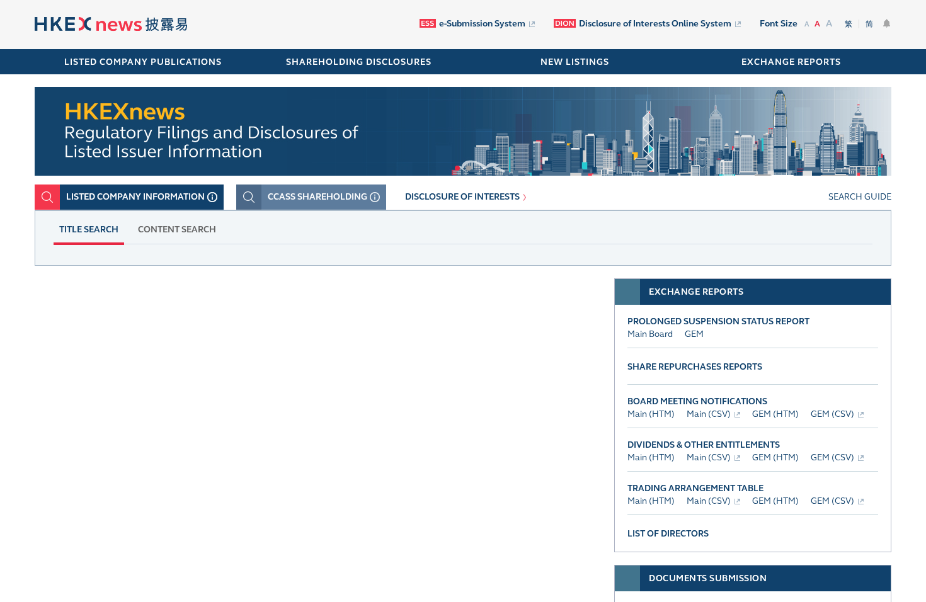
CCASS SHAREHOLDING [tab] (317, 196)
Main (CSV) (709, 414)
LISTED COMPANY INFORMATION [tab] (135, 196)
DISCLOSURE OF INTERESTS (462, 196)
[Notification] (887, 23)
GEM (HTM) (775, 414)
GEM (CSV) (832, 414)
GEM (694, 334)
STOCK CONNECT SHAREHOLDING (147, 310)
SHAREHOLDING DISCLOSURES (359, 62)
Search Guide (859, 196)
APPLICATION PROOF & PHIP (419, 310)
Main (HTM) (651, 414)
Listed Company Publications (143, 62)
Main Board (650, 334)
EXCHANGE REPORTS (791, 62)
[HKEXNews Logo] (111, 25)
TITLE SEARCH (88, 229)
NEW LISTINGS (574, 62)
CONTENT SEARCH (177, 229)
